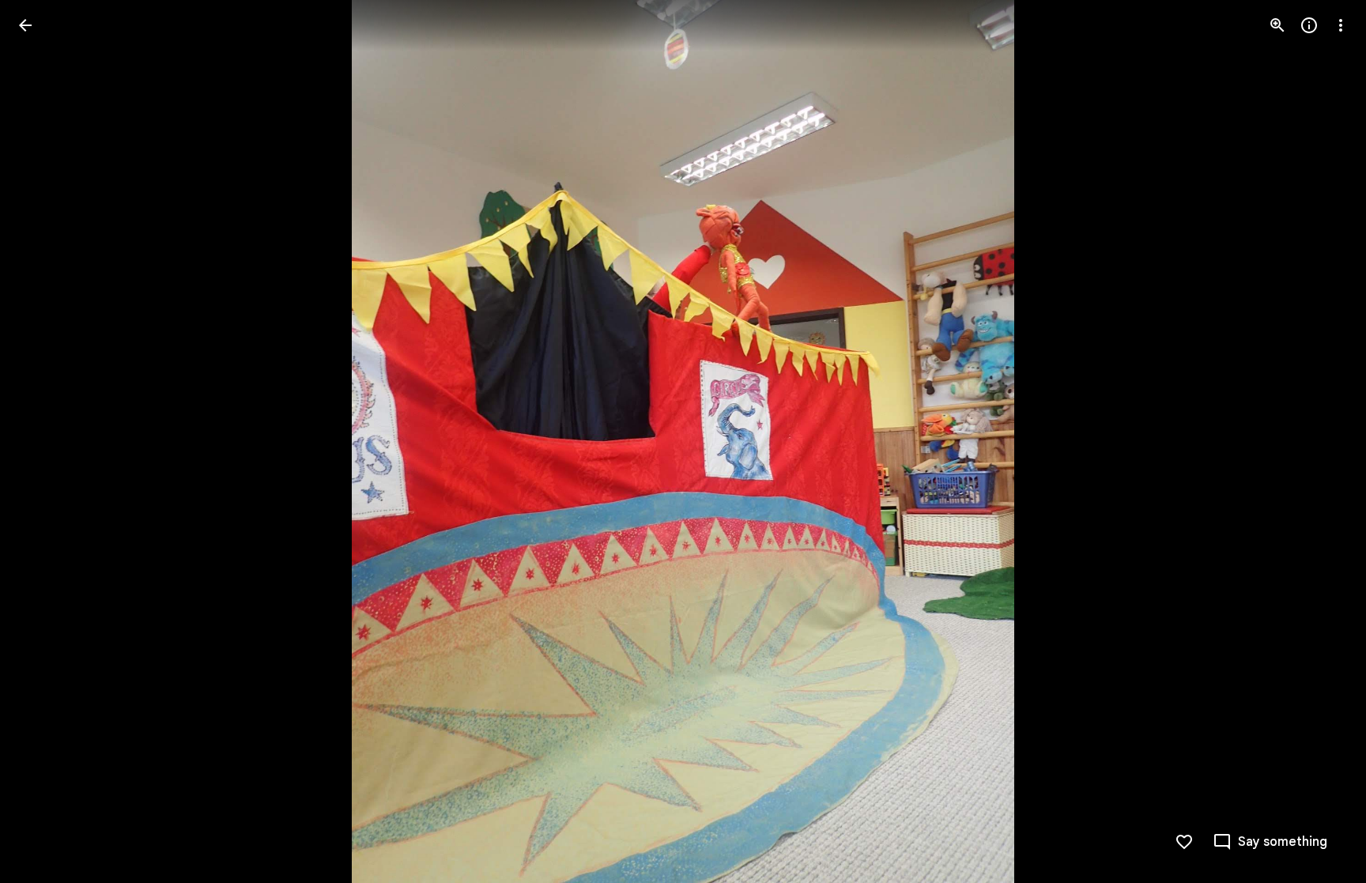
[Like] (1184, 841)
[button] (44, 442)
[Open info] (1309, 25)
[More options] (1341, 25)
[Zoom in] (1277, 25)
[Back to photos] (25, 25)
